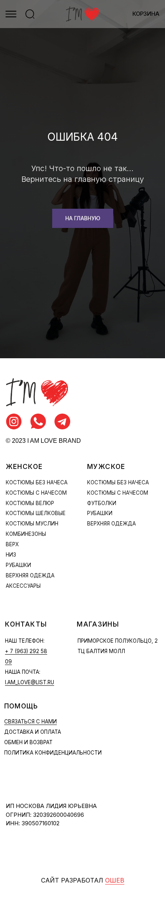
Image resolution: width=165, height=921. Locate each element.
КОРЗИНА (145, 13)
